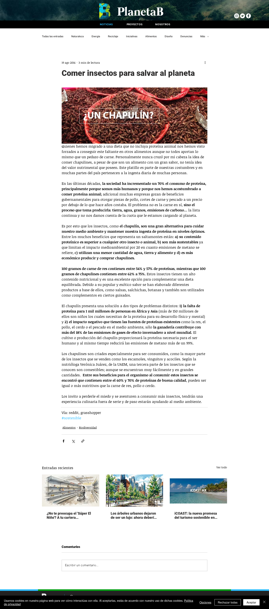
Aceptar (251, 602)
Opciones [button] (205, 602)
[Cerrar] (264, 602)
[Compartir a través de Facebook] (63, 441)
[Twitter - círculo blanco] (242, 15)
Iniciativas (131, 36)
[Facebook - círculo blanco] (248, 15)
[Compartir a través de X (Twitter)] (73, 441)
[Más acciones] (205, 62)
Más (202, 36)
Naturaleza (77, 36)
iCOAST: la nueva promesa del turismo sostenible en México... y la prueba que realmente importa (195, 515)
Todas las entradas (52, 36)
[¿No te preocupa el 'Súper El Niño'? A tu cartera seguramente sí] (70, 490)
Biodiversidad (88, 427)
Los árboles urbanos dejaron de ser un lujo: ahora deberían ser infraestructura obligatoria (134, 515)
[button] (106, 24)
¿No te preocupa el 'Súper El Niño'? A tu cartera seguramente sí (69, 515)
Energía (96, 36)
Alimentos (151, 36)
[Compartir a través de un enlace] (83, 441)
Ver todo (221, 467)
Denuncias (186, 36)
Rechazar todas (227, 602)
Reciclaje (113, 36)
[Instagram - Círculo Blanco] (236, 15)
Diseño (169, 36)
